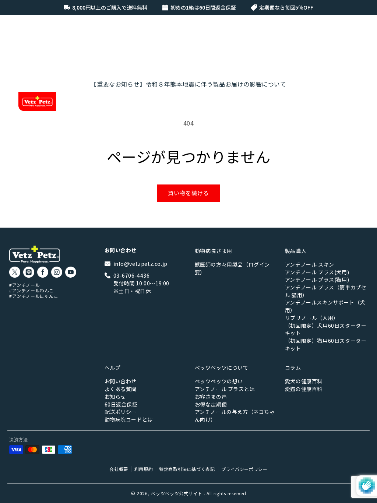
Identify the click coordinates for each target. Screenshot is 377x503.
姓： (196, 281)
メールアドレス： (223, 317)
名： (261, 281)
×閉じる (253, 387)
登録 (253, 358)
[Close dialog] (308, 161)
